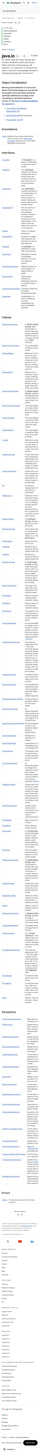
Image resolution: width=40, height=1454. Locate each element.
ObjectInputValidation (10, 267)
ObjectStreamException (11, 1104)
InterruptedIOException (11, 1047)
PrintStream (6, 831)
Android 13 (5, 1350)
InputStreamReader (9, 623)
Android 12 (5, 1353)
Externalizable (7, 208)
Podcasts (5, 1275)
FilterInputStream (8, 562)
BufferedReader (8, 353)
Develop (20, 18)
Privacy (4, 1298)
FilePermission (7, 541)
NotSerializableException (11, 1094)
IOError (4, 1200)
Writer (4, 998)
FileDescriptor (7, 496)
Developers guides (8, 1370)
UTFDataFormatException (11, 1160)
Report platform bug (9, 1390)
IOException (6, 1077)
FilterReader (6, 596)
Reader (4, 906)
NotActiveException (9, 1084)
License (12, 1437)
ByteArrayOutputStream (11, 406)
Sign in (34, 3)
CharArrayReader (8, 418)
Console (5, 440)
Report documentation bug (11, 1393)
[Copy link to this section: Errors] (12, 1193)
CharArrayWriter (8, 430)
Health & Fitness (7, 1291)
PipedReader (7, 820)
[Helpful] (15, 22)
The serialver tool (13, 120)
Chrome (4, 1419)
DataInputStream (8, 455)
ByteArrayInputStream (10, 391)
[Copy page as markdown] (24, 56)
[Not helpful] (19, 22)
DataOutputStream (9, 471)
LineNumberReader (9, 675)
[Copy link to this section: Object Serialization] (29, 83)
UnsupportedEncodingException (14, 1154)
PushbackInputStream (10, 860)
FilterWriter (6, 603)
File (3, 486)
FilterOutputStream (9, 586)
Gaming (5, 1284)
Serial (4, 136)
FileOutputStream (8, 529)
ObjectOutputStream (10, 709)
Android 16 (6, 1339)
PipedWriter (6, 826)
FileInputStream (8, 519)
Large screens (7, 1311)
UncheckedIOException (10, 1147)
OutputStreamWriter (9, 763)
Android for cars (7, 1322)
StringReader (7, 976)
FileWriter (5, 554)
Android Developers (8, 18)
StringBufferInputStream (11, 950)
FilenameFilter (7, 237)
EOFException (7, 1025)
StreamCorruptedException (12, 1129)
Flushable (5, 247)
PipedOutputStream (9, 806)
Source (4, 1264)
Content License (26, 1226)
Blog (3, 1271)
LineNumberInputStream (11, 642)
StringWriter (6, 983)
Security (5, 1260)
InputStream (6, 611)
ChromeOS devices (9, 1319)
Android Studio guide (9, 1366)
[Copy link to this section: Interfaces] (17, 153)
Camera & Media (8, 1295)
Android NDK (6, 1380)
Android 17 (5, 1335)
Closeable (6, 160)
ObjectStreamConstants (11, 289)
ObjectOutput (7, 277)
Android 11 (5, 1357)
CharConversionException (11, 1019)
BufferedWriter (7, 372)
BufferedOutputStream (10, 346)
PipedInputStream (8, 785)
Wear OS (5, 1315)
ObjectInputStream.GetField (12, 699)
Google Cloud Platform (10, 1426)
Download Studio (8, 1377)
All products (6, 1429)
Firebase (5, 1422)
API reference (9, 11)
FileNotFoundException (10, 1037)
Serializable (6, 296)
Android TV (6, 1326)
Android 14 (6, 1346)
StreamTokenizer (8, 933)
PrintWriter (6, 850)
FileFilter (5, 231)
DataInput (6, 170)
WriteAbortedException (11, 1176)
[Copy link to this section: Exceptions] (18, 1012)
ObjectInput (6, 254)
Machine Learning (8, 1288)
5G (3, 1302)
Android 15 (5, 1342)
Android (5, 1253)
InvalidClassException (10, 1055)
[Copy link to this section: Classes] (13, 317)
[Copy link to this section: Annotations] (19, 129)
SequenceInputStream (10, 913)
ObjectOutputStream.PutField (13, 723)
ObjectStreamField (9, 743)
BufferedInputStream (10, 324)
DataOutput (6, 189)
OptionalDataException (11, 1112)
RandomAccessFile (9, 896)
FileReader (6, 547)
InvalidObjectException (10, 1067)
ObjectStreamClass (9, 736)
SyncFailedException (9, 1141)
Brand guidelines (23, 1437)
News (4, 1268)
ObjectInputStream (9, 685)
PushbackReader (8, 883)
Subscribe (30, 1443)
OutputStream (7, 751)
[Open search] (24, 2)
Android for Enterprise (9, 1257)
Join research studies (9, 1401)
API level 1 (11, 49)
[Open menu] (3, 2)
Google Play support (9, 1397)
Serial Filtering (11, 116)
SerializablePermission (10, 926)
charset (29, 639)
